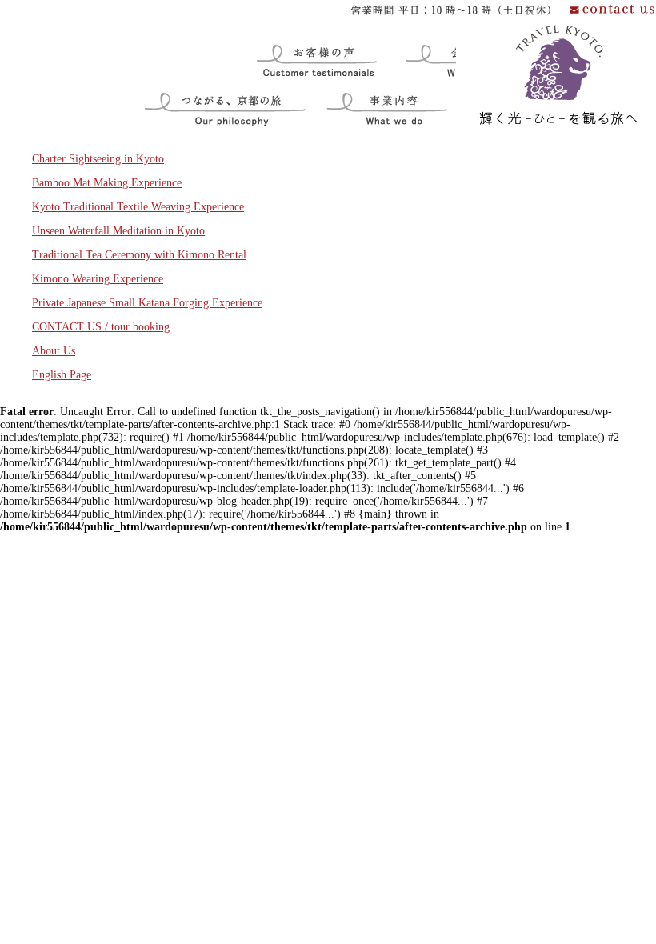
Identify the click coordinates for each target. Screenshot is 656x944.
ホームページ (489, 29)
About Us (53, 351)
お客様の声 (271, 41)
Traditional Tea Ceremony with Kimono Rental (139, 255)
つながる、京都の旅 (195, 89)
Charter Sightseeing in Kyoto (98, 159)
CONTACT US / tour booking (101, 327)
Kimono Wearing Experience (97, 279)
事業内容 (342, 89)
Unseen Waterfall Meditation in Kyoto (118, 231)
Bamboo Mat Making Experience (107, 183)
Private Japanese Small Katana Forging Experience (147, 303)
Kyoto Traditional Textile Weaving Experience (138, 207)
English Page (61, 375)
